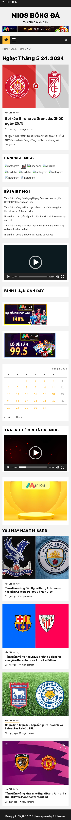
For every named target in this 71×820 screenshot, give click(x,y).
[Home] (6, 40)
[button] (35, 262)
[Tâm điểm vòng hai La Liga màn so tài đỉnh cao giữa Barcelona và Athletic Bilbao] (35, 626)
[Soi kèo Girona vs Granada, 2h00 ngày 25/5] (35, 86)
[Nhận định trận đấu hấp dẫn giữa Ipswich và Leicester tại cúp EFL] (35, 694)
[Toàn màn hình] (62, 276)
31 (44, 407)
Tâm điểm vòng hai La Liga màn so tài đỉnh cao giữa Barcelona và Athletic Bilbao (33, 658)
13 (8, 394)
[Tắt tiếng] (57, 276)
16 (35, 394)
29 (26, 407)
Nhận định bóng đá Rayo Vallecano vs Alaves (28, 234)
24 (44, 401)
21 (17, 401)
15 (26, 394)
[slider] (33, 276)
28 (17, 407)
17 (44, 394)
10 (44, 387)
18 (53, 394)
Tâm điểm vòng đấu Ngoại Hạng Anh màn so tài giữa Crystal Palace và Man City (33, 590)
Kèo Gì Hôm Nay (12, 113)
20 (8, 401)
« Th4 (7, 417)
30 (35, 407)
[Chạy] (8, 276)
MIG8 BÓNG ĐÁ (35, 15)
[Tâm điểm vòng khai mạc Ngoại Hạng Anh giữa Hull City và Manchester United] (35, 763)
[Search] (66, 40)
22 (26, 401)
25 (53, 401)
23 (35, 401)
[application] (35, 262)
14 (17, 394)
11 (53, 387)
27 (8, 407)
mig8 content (27, 129)
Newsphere (42, 816)
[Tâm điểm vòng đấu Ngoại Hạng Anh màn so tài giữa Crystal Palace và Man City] (35, 557)
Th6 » (19, 417)
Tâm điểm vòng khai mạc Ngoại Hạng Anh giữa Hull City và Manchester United (35, 795)
